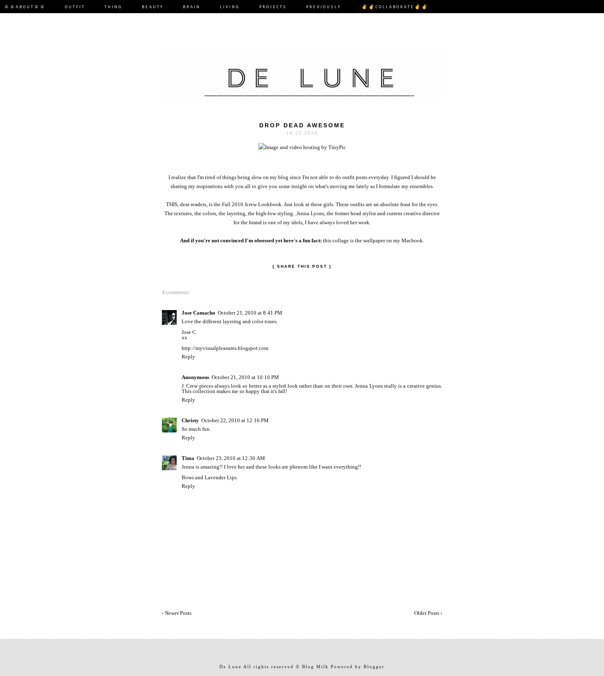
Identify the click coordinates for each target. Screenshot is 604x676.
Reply (188, 357)
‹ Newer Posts (176, 613)
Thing (113, 7)
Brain (192, 7)
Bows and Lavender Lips (209, 477)
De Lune (230, 666)
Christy (190, 420)
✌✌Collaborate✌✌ (395, 7)
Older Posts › (428, 613)
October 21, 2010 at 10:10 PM (245, 377)
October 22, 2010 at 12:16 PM (235, 420)
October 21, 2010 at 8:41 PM (250, 313)
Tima (188, 458)
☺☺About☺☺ (25, 7)
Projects (273, 7)
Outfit (75, 7)
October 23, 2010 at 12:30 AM (231, 458)
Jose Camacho (198, 313)
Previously (324, 7)
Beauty (153, 7)
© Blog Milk (312, 666)
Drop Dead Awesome (302, 125)
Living (230, 7)
